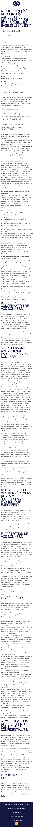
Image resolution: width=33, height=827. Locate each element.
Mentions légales (17, 812)
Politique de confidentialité (16, 816)
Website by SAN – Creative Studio (16, 808)
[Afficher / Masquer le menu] (16, 823)
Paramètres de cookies (16, 820)
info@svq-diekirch (25, 717)
